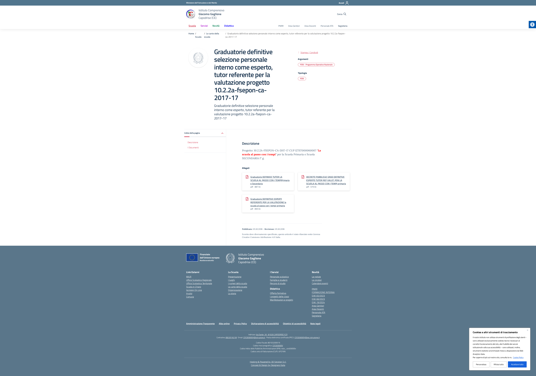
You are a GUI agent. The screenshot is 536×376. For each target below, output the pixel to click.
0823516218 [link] (231, 337)
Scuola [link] (192, 26)
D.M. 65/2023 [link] (318, 295)
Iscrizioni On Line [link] (194, 290)
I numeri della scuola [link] (237, 283)
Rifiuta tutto (499, 364)
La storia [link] (232, 293)
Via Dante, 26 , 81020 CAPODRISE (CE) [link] (272, 334)
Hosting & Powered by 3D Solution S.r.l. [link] (268, 361)
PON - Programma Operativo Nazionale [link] (316, 64)
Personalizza (481, 364)
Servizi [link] (204, 26)
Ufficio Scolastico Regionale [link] (199, 280)
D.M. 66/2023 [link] (318, 299)
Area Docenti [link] (310, 25)
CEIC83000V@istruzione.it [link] (254, 337)
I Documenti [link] (193, 147)
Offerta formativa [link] (278, 293)
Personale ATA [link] (327, 25)
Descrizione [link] (193, 142)
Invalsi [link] (189, 293)
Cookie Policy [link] (518, 357)
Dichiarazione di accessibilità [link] (265, 323)
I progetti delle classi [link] (279, 296)
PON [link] (302, 78)
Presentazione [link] (234, 276)
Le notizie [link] (316, 276)
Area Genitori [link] (294, 25)
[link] (532, 24)
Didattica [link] (229, 26)
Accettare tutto (517, 364)
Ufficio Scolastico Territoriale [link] (199, 283)
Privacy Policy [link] (240, 323)
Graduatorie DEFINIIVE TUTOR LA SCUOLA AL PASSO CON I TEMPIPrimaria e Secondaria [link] (269, 180)
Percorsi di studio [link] (277, 283)
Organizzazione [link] (235, 290)
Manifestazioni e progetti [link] (281, 299)
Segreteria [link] (342, 25)
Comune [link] (190, 296)
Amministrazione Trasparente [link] (200, 323)
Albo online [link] (224, 323)
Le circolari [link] (317, 280)
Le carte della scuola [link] (237, 286)
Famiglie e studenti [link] (278, 280)
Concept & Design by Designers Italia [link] (268, 365)
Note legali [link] (315, 323)
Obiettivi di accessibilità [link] (294, 323)
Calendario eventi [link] (320, 283)
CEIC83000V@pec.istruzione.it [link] (307, 337)
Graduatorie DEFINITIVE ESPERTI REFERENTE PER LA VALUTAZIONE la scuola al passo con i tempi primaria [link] (268, 202)
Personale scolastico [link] (279, 276)
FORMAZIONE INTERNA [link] (323, 292)
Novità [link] (215, 26)
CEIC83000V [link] (277, 345)
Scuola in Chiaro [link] (193, 286)
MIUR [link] (188, 276)
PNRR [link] (280, 25)
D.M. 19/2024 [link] (318, 302)
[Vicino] (527, 330)
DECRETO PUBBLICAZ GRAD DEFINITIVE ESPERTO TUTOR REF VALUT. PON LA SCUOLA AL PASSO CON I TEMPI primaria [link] (326, 180)
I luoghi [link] (231, 280)
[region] (499, 349)
